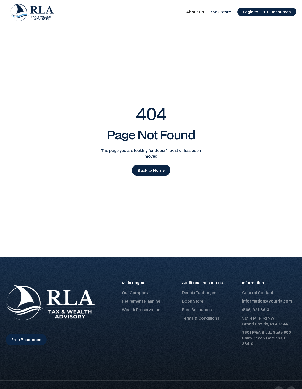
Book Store (220, 11)
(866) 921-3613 (255, 309)
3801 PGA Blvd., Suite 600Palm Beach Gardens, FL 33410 (266, 337)
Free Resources (197, 309)
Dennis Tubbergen (199, 292)
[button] (195, 12)
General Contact (257, 292)
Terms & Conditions (200, 318)
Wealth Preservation (141, 309)
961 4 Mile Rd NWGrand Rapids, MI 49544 (265, 320)
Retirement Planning (141, 301)
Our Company (135, 292)
